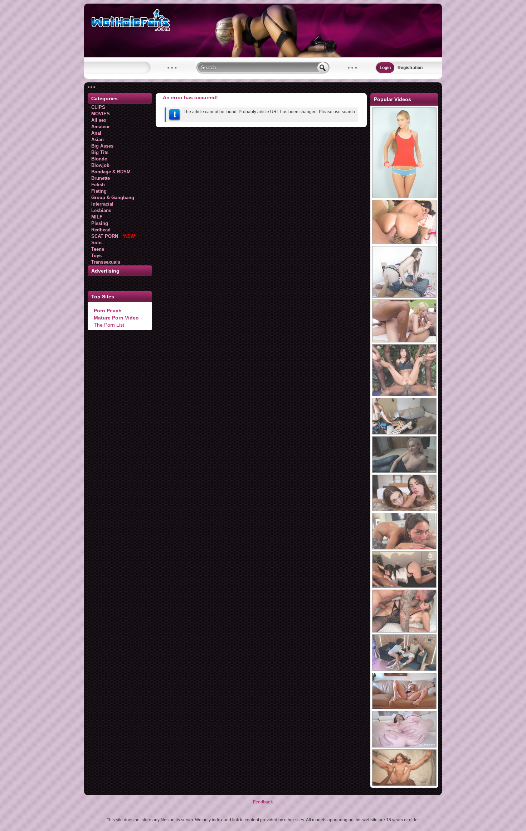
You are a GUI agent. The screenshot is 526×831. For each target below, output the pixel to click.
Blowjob (100, 165)
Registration (410, 67)
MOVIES (100, 113)
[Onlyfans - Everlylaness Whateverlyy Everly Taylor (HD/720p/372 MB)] (404, 784)
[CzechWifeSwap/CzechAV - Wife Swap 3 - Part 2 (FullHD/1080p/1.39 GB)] (404, 471)
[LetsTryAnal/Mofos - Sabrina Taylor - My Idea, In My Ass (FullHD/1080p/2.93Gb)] (404, 296)
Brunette (100, 178)
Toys (96, 255)
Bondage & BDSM (111, 171)
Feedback (263, 801)
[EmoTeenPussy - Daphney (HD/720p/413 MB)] (404, 707)
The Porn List (109, 325)
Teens (97, 249)
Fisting (99, 191)
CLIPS (98, 107)
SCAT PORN (114, 236)
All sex (98, 120)
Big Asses (102, 146)
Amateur (100, 126)
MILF (96, 217)
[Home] (263, 55)
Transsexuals (105, 262)
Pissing (99, 223)
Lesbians (101, 210)
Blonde (99, 159)
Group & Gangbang (112, 197)
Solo (96, 242)
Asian (97, 139)
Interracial (102, 204)
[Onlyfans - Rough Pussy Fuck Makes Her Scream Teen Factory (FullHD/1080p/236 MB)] (404, 433)
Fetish (98, 184)
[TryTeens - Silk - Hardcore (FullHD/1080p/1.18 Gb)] (404, 196)
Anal (96, 133)
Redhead (101, 229)
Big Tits (99, 152)
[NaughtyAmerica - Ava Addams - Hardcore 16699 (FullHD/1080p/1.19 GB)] (404, 242)
